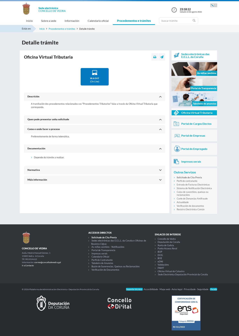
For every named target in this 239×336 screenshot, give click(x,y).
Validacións (163, 264)
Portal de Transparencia (103, 250)
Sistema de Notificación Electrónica (194, 188)
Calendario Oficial (100, 256)
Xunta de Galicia (166, 245)
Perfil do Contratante (102, 260)
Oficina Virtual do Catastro (171, 271)
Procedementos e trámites (134, 20)
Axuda (213, 289)
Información (72, 20)
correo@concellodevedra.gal (47, 262)
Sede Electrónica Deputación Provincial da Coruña (183, 274)
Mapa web (165, 289)
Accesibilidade (151, 289)
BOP (160, 251)
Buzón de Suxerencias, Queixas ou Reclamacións (116, 266)
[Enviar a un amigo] (162, 57)
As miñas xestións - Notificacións (108, 246)
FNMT (161, 268)
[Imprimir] (155, 57)
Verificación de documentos (190, 205)
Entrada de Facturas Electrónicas (193, 184)
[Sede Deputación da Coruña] (53, 306)
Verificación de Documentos (105, 269)
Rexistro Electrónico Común (191, 209)
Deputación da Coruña (169, 242)
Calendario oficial (98, 20)
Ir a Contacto (28, 265)
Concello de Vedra (167, 238)
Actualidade (183, 202)
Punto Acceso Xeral (167, 248)
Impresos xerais (99, 253)
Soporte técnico (134, 289)
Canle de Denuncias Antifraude (192, 198)
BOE (160, 258)
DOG (160, 255)
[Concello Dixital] (119, 306)
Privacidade (190, 289)
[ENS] (186, 316)
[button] (213, 5)
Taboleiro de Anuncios (102, 263)
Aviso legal (177, 289)
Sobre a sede (48, 20)
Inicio (29, 20)
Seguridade (203, 289)
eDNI (160, 261)
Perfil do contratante (187, 181)
